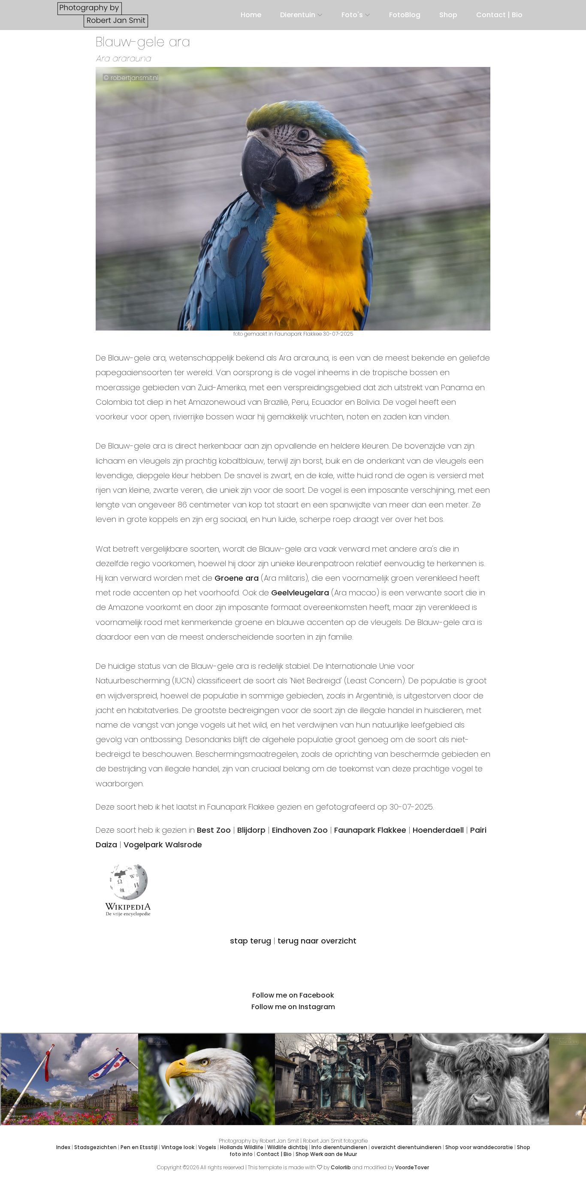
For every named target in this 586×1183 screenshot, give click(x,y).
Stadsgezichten (95, 1147)
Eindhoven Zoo (300, 830)
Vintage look (177, 1147)
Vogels (207, 1147)
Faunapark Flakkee (370, 830)
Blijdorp (251, 830)
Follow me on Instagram (293, 1007)
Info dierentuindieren (339, 1147)
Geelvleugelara (300, 592)
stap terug (250, 940)
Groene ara (236, 578)
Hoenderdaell (438, 830)
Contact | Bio (499, 15)
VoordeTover (412, 1167)
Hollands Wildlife (241, 1147)
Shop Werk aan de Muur (326, 1154)
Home (251, 15)
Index (63, 1147)
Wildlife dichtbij (287, 1147)
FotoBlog (404, 15)
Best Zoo (214, 830)
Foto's (352, 15)
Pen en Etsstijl (139, 1147)
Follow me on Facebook (293, 995)
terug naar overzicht (317, 940)
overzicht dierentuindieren (406, 1147)
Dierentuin (297, 15)
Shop (448, 15)
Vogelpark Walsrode (163, 844)
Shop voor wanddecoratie (479, 1147)
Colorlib (341, 1167)
